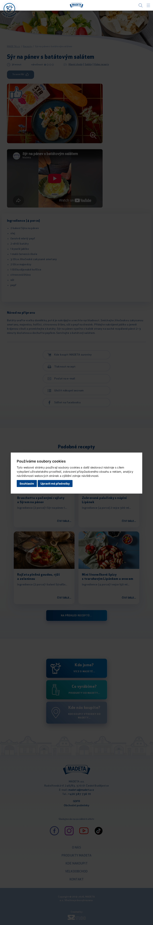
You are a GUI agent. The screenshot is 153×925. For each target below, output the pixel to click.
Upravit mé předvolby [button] (55, 483)
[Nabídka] (9, 9)
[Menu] (148, 5)
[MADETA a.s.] (76, 5)
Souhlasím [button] (27, 483)
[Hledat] (140, 5)
